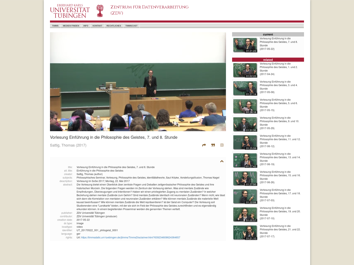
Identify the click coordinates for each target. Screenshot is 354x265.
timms (55, 26)
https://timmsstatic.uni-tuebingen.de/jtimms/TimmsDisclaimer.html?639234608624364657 (130, 237)
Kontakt (97, 26)
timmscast (131, 26)
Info (85, 26)
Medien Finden (71, 26)
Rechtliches (114, 26)
